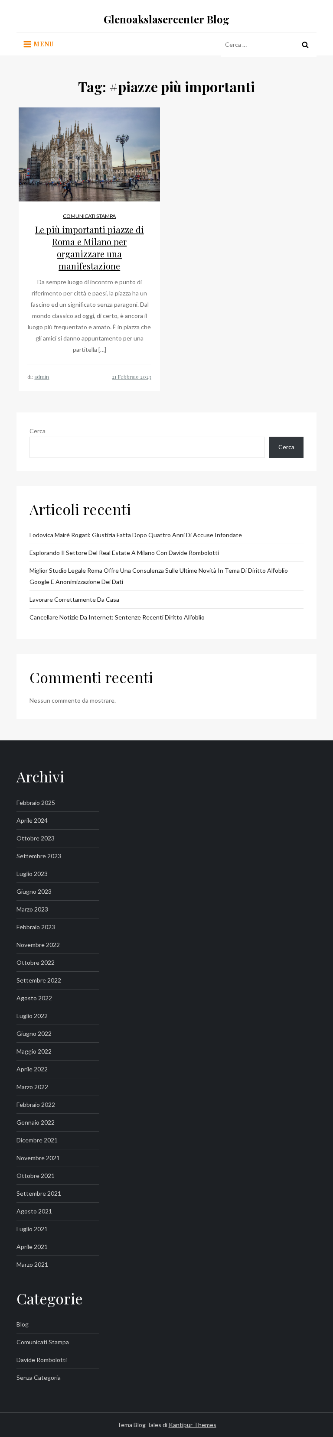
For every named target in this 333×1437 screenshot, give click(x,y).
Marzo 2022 (32, 1086)
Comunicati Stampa (89, 216)
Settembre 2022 (38, 980)
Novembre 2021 (38, 1157)
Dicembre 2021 (37, 1140)
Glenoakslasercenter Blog (166, 19)
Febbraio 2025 (35, 802)
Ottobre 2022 (35, 962)
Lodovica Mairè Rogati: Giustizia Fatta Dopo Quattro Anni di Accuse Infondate (135, 534)
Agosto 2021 (34, 1211)
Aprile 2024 (32, 820)
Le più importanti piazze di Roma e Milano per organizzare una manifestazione (89, 248)
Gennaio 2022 (35, 1122)
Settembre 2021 (38, 1193)
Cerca (37, 431)
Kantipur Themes (192, 1424)
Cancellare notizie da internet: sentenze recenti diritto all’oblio (117, 617)
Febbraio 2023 (35, 927)
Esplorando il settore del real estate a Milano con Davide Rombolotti (124, 552)
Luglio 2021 (32, 1229)
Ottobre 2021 (35, 1175)
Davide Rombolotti (41, 1359)
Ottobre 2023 (35, 838)
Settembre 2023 (38, 856)
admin (41, 376)
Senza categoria (38, 1377)
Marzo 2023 (32, 909)
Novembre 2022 (38, 944)
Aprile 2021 (32, 1246)
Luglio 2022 (32, 1015)
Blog (22, 1324)
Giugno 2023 (34, 891)
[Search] (305, 44)
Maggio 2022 (34, 1051)
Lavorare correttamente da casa (74, 599)
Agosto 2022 (34, 998)
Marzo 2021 (32, 1264)
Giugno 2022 (34, 1033)
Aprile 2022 (32, 1069)
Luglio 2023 (32, 873)
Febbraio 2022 (35, 1104)
